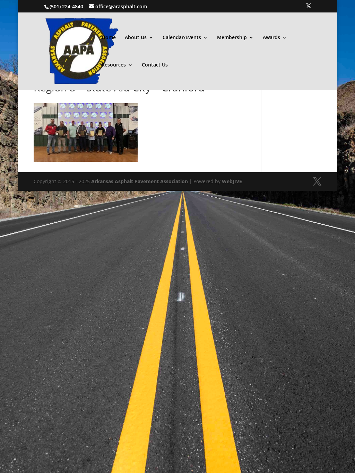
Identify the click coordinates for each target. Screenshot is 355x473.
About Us (136, 38)
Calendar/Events (182, 38)
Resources (114, 65)
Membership (232, 38)
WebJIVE (232, 181)
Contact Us (155, 65)
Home (109, 38)
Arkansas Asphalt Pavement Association (139, 181)
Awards (271, 38)
